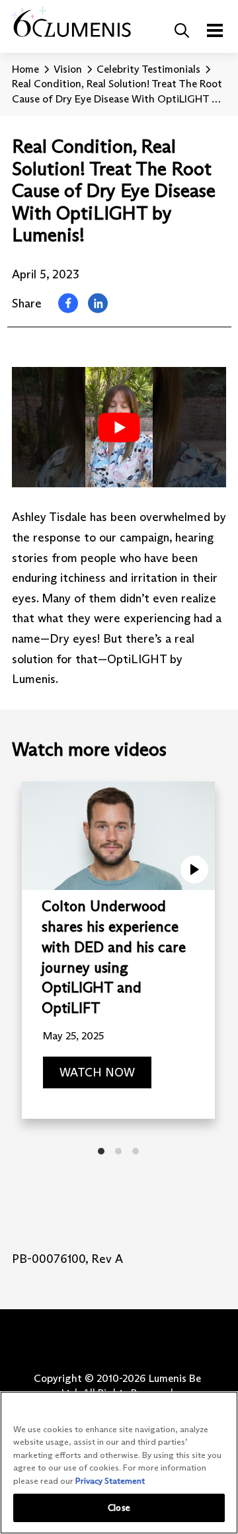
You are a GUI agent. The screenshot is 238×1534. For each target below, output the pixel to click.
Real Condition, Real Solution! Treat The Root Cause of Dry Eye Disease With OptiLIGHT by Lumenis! (117, 91)
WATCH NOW (97, 1073)
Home (25, 69)
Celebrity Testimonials (148, 69)
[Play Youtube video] (119, 427)
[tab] (101, 1151)
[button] (182, 30)
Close (119, 1508)
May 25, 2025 (73, 1035)
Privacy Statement (110, 1480)
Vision (68, 69)
